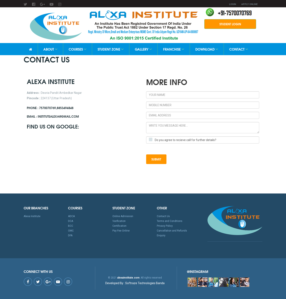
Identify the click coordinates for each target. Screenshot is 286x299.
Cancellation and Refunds (172, 230)
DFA (70, 235)
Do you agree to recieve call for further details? (185, 140)
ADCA (71, 216)
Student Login (230, 24)
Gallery (142, 49)
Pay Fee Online (121, 230)
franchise (172, 49)
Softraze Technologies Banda (135, 283)
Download (205, 49)
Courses (76, 49)
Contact (237, 49)
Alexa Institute (32, 216)
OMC (71, 230)
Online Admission (122, 216)
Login (232, 4)
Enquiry (161, 235)
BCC (70, 225)
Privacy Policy (165, 225)
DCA (70, 221)
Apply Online (249, 4)
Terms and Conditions (169, 221)
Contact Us (163, 216)
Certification (119, 225)
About (49, 49)
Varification (119, 221)
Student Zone (109, 49)
